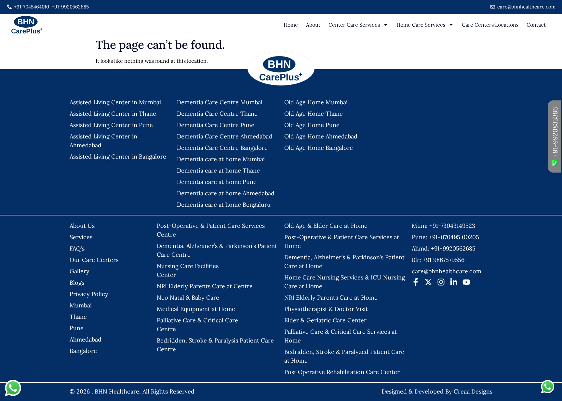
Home (291, 24)
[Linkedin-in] (454, 282)
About (313, 24)
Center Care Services (354, 24)
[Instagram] (441, 282)
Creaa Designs (473, 391)
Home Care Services (420, 24)
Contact (536, 24)
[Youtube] (466, 282)
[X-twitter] (428, 282)
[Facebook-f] (416, 282)
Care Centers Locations (490, 24)
